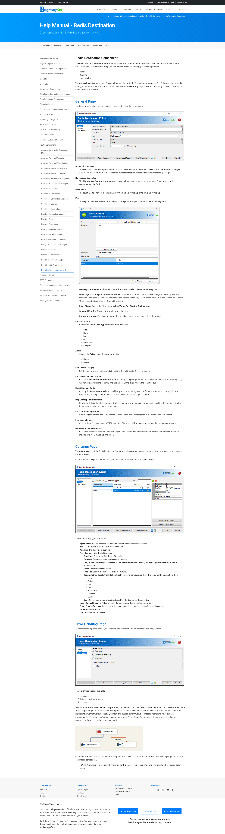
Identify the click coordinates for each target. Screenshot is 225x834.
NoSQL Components (155, 16)
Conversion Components (50, 89)
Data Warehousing (47, 104)
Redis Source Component (51, 265)
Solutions (113, 9)
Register (86, 790)
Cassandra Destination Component (55, 178)
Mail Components (47, 135)
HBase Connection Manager (52, 229)
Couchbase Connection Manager (54, 199)
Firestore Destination (49, 224)
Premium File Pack (47, 275)
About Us (182, 9)
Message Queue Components (52, 140)
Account (43, 2)
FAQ (107, 45)
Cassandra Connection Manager (54, 168)
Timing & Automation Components (54, 295)
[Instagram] (172, 790)
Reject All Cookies (171, 811)
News (42, 793)
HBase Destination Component (54, 239)
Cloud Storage (46, 84)
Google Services (46, 114)
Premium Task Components (51, 74)
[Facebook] (153, 790)
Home (109, 16)
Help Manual (142, 16)
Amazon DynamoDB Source (52, 158)
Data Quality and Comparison (52, 99)
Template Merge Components (52, 290)
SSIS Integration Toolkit (128, 16)
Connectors (126, 9)
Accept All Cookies (128, 811)
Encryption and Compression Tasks (54, 109)
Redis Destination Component (53, 270)
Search (150, 3)
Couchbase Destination (50, 209)
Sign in (79, 790)
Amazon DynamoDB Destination (54, 163)
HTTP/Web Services (48, 125)
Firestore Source (48, 219)
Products (101, 9)
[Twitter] (158, 790)
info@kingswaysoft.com (165, 2)
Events (42, 796)
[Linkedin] (163, 790)
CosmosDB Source (49, 189)
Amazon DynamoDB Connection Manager (54, 151)
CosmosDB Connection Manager (54, 184)
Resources (170, 9)
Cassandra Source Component (54, 173)
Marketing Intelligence (49, 119)
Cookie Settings (150, 811)
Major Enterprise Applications (52, 64)
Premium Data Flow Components (53, 69)
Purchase (139, 9)
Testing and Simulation (49, 300)
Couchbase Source (49, 204)
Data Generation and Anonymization (55, 94)
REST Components (47, 280)
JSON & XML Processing (50, 130)
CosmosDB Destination (50, 194)
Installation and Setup (49, 58)
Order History (82, 796)
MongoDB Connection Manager (54, 245)
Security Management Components (54, 285)
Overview (46, 45)
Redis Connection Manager (52, 260)
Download (58, 45)
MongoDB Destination (50, 255)
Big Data (43, 79)
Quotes (52, 2)
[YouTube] (168, 790)
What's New (97, 45)
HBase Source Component (52, 234)
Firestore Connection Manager (53, 214)
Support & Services (154, 9)
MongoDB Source (48, 250)
